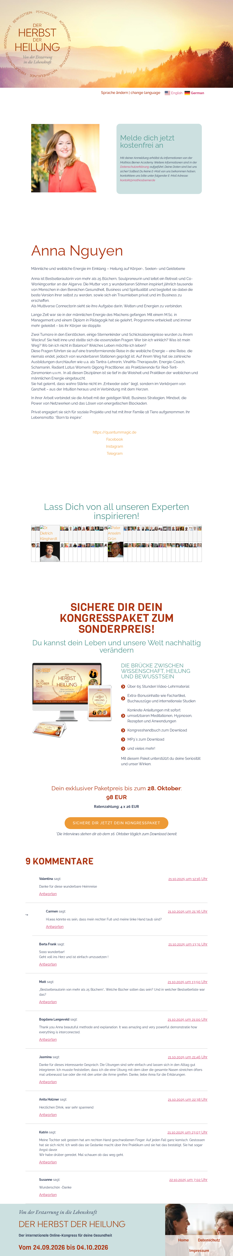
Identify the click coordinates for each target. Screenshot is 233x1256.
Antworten (48, 894)
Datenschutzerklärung (135, 166)
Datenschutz (209, 1240)
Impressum (199, 1250)
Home (183, 1240)
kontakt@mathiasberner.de (137, 180)
